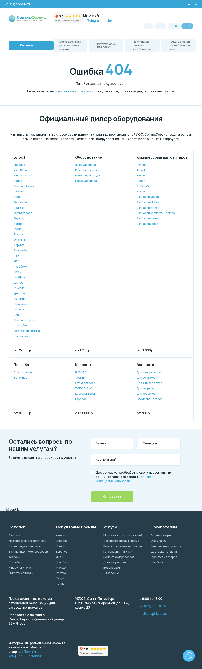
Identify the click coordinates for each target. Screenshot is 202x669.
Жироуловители (86, 165)
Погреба (21, 364)
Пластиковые (23, 372)
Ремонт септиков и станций (122, 546)
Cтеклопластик (85, 383)
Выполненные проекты (166, 546)
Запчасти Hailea (147, 218)
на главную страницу (74, 91)
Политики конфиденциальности (124, 479)
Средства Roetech (149, 399)
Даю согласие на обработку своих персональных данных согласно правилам (133, 476)
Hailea (141, 191)
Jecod (141, 170)
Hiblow (141, 175)
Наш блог (157, 562)
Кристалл (20, 293)
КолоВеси (20, 170)
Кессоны (83, 364)
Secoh (141, 181)
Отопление (111, 573)
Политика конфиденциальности (26, 653)
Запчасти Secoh (148, 197)
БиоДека (20, 277)
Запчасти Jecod (147, 224)
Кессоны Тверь (85, 393)
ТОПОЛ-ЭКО (83, 388)
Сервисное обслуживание (121, 541)
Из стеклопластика (27, 331)
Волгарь (19, 207)
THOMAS (143, 186)
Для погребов (146, 388)
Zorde (18, 224)
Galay (17, 272)
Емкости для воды (87, 175)
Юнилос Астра (23, 175)
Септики (14, 535)
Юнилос (61, 546)
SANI (17, 315)
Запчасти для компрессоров (28, 551)
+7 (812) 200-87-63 (154, 606)
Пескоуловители (86, 181)
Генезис (19, 288)
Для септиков (146, 377)
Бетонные (20, 377)
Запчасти (145, 364)
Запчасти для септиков (25, 546)
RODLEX (80, 372)
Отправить (112, 496)
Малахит (20, 298)
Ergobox (19, 218)
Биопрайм (20, 250)
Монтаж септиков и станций (122, 535)
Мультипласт (23, 213)
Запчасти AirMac (148, 207)
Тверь (18, 197)
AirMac (141, 165)
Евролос (19, 165)
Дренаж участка (114, 562)
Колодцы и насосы (87, 170)
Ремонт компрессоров (119, 557)
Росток (19, 234)
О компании (158, 541)
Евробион (20, 202)
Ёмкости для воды (21, 573)
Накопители (22, 336)
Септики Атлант (25, 186)
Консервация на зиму (117, 551)
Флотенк (20, 240)
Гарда (17, 229)
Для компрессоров (150, 372)
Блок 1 (19, 157)
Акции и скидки (161, 535)
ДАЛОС (19, 282)
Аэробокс (20, 266)
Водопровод (112, 567)
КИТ (16, 261)
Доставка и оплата (164, 551)
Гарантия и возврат (164, 557)
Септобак (20, 325)
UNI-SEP (19, 191)
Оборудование (88, 157)
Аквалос (19, 309)
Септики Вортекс (25, 320)
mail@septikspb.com (155, 614)
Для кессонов (146, 393)
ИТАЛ (17, 256)
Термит (19, 245)
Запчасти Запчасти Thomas (156, 213)
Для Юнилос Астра (149, 383)
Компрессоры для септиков (162, 157)
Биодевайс (21, 304)
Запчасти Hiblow (148, 202)
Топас (18, 181)
